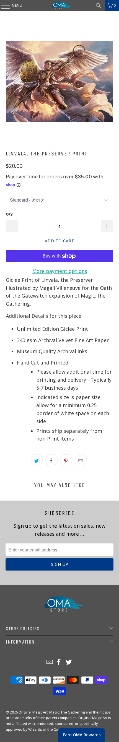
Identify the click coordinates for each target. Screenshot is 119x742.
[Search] (98, 5)
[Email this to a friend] (81, 460)
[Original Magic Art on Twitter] (69, 662)
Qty (9, 214)
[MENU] (3, 5)
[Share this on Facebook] (51, 460)
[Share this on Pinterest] (66, 460)
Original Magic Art (33, 712)
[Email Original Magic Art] (49, 662)
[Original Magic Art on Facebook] (59, 662)
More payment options (59, 271)
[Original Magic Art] (59, 5)
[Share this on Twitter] (37, 460)
